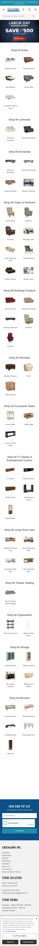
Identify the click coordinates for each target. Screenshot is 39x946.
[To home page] (13, 10)
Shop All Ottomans (19, 357)
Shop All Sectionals (20, 151)
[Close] (36, 918)
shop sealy (19, 38)
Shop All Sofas (19, 50)
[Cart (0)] (35, 9)
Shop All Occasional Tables (19, 406)
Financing (6, 861)
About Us (6, 866)
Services (5, 863)
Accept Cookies (28, 942)
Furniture (5, 852)
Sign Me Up (19, 831)
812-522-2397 (14, 890)
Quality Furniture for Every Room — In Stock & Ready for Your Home (19, 3)
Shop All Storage (19, 647)
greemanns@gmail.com (17, 893)
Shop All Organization (19, 615)
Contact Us (7, 869)
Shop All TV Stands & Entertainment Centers (19, 458)
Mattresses (6, 855)
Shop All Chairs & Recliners (19, 202)
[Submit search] (33, 16)
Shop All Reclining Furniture (19, 290)
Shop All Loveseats (19, 119)
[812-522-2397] (29, 9)
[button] (3, 9)
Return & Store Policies (11, 872)
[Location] (23, 9)
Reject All (10, 942)
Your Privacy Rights (19, 936)
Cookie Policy (11, 931)
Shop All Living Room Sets (19, 529)
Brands (5, 858)
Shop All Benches (19, 698)
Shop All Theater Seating (19, 582)
